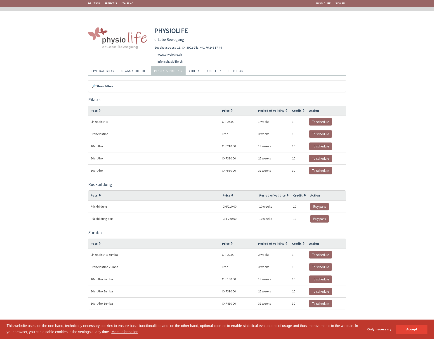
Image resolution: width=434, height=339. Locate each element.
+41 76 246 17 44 (211, 47)
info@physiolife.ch (170, 61)
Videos (194, 70)
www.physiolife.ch (170, 54)
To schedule (320, 122)
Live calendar (103, 70)
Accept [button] (411, 329)
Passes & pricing (168, 70)
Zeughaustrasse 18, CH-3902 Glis (176, 47)
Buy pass (319, 206)
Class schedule (134, 70)
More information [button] (124, 332)
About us (214, 70)
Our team (236, 70)
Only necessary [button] (379, 329)
